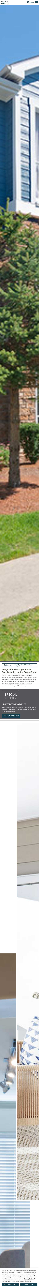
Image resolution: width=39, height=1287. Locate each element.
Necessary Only (10, 1284)
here (29, 1281)
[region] (19, 1277)
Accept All (29, 1284)
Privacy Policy (28, 1279)
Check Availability (11, 716)
